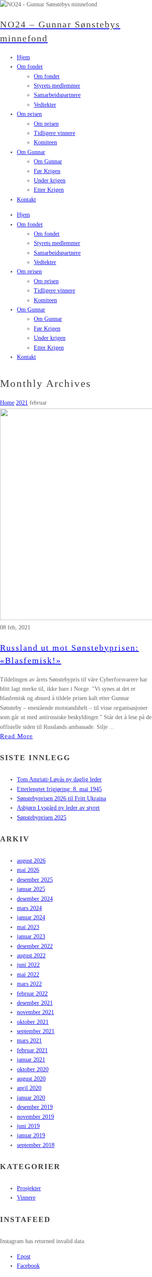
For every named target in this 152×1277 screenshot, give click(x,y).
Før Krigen (47, 328)
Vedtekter (45, 262)
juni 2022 (28, 965)
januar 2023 (31, 936)
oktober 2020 (33, 1069)
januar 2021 (31, 1059)
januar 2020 (31, 1098)
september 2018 (35, 1145)
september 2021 (35, 1031)
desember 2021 (35, 1003)
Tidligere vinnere (54, 290)
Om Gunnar (31, 309)
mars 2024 (29, 908)
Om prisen (29, 271)
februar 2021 (32, 1050)
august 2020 (31, 1079)
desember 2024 (35, 899)
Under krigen (49, 338)
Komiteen (45, 300)
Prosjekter (29, 1188)
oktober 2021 (33, 1022)
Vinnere (26, 1197)
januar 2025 (31, 889)
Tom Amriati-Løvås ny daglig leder (59, 779)
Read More (16, 736)
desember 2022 (35, 946)
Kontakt (26, 357)
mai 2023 (28, 927)
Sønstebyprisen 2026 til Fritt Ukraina (61, 798)
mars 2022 (29, 984)
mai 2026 (28, 870)
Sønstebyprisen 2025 (41, 817)
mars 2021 (29, 1040)
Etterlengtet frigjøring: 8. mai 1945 (59, 789)
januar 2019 (31, 1135)
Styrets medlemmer (57, 243)
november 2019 (35, 1117)
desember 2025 (35, 880)
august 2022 (31, 955)
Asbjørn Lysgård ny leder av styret (58, 808)
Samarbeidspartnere (57, 253)
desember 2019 (35, 1107)
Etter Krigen (49, 348)
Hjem (23, 215)
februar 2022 (32, 993)
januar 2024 (31, 917)
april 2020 (29, 1088)
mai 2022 (28, 974)
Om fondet (30, 224)
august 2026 (31, 861)
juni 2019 (28, 1126)
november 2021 (35, 1012)
